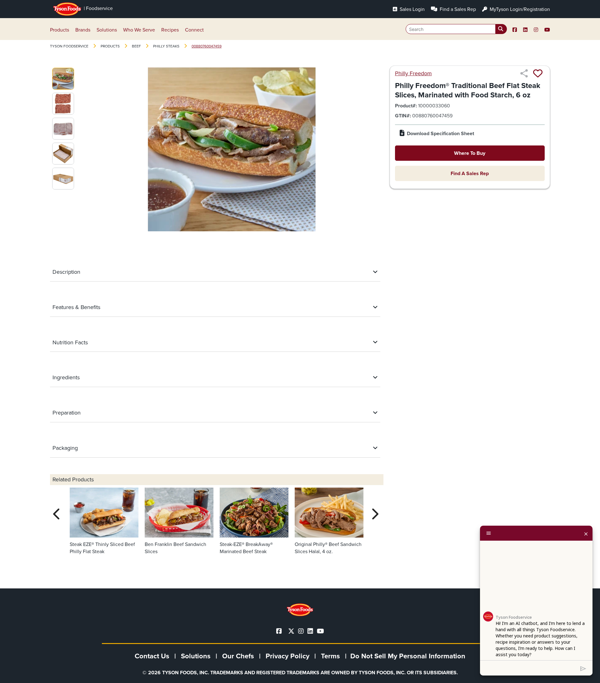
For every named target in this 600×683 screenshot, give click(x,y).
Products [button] (59, 29)
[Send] (583, 668)
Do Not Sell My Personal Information (407, 656)
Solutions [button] (107, 29)
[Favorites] (538, 73)
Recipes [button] (170, 29)
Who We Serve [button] (139, 29)
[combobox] (456, 29)
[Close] (585, 533)
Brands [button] (82, 29)
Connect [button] (194, 29)
